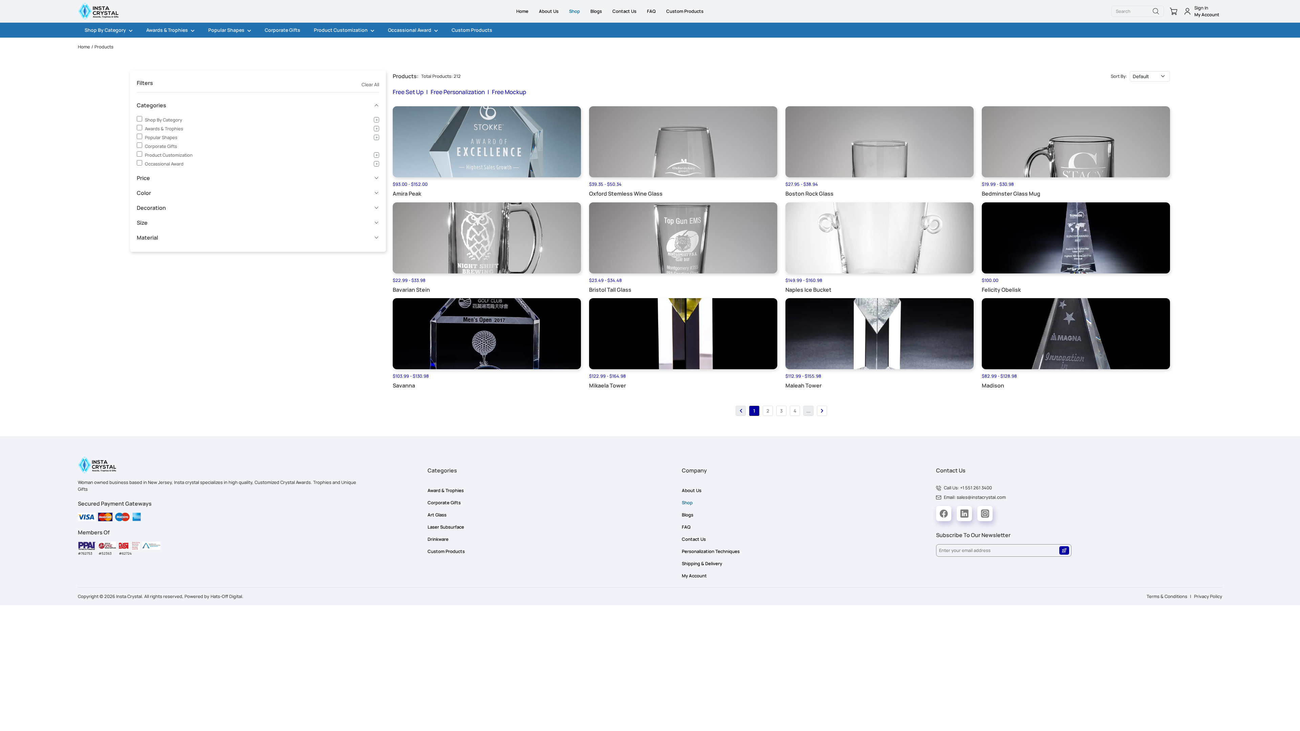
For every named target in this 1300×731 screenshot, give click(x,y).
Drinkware (438, 539)
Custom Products (684, 11)
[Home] (98, 11)
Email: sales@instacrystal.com (975, 497)
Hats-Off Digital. (227, 596)
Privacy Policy (1208, 596)
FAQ (651, 11)
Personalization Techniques (711, 551)
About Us (549, 11)
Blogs (596, 11)
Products (103, 47)
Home (522, 11)
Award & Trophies (446, 490)
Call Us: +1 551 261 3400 (968, 488)
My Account (694, 576)
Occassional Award (409, 30)
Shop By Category (105, 30)
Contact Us (624, 11)
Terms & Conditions (1167, 596)
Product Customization (341, 30)
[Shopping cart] (1172, 11)
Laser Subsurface (446, 527)
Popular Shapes (226, 30)
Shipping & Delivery (702, 563)
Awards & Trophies (167, 30)
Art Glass (437, 515)
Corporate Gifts (282, 30)
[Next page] (822, 411)
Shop (574, 11)
